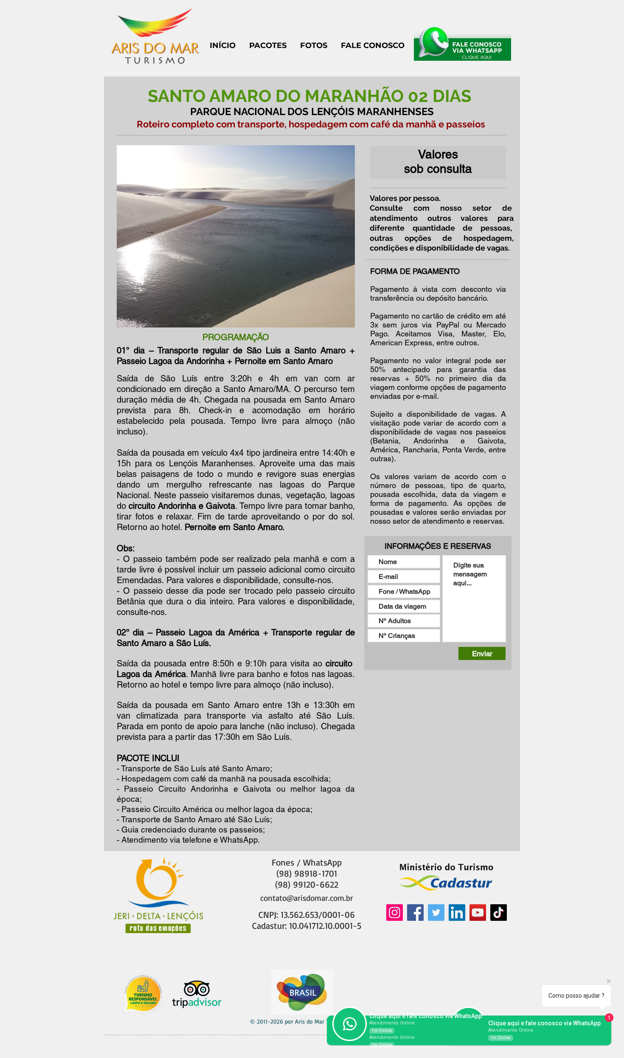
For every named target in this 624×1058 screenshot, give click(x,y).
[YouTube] (477, 912)
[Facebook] (415, 912)
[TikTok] (498, 912)
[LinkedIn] (457, 912)
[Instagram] (394, 912)
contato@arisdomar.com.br (306, 898)
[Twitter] (436, 912)
